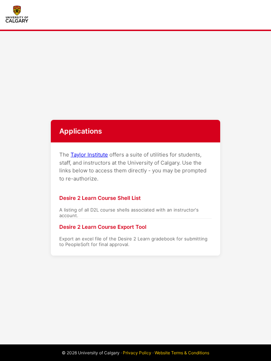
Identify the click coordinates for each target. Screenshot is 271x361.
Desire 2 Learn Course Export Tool (102, 227)
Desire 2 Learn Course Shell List (100, 198)
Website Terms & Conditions (182, 352)
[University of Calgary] (17, 14)
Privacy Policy (137, 352)
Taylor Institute (89, 154)
